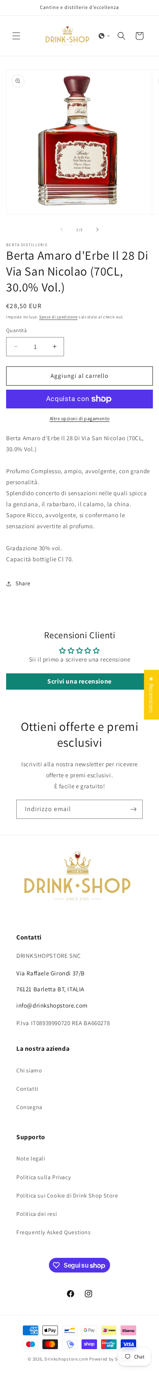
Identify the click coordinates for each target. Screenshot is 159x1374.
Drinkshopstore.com (66, 1359)
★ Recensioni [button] (151, 694)
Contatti (27, 1088)
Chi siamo (29, 1070)
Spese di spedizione (58, 317)
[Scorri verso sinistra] (62, 229)
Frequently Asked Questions (53, 1232)
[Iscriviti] (133, 809)
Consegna (29, 1107)
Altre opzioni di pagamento (80, 418)
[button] (16, 36)
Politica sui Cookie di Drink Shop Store (67, 1195)
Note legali (30, 1158)
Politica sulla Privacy (43, 1177)
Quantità (16, 330)
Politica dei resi (36, 1213)
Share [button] (23, 583)
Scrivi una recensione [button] (79, 681)
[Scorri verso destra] (97, 229)
